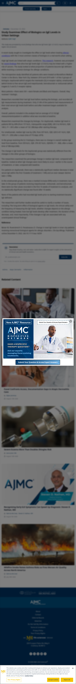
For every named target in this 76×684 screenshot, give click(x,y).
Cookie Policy (29, 676)
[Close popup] (70, 321)
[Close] (73, 668)
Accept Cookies (53, 680)
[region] (38, 674)
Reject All (67, 680)
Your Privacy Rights (14, 680)
